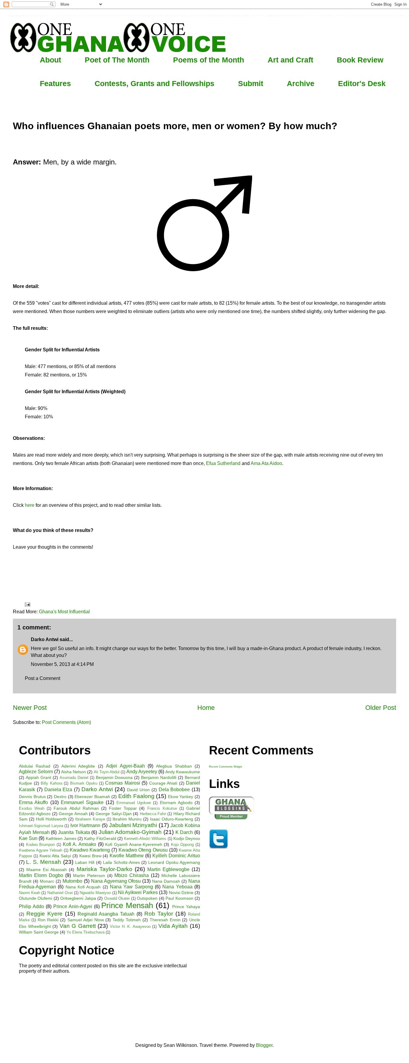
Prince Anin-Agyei (72, 906)
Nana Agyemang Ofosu (116, 881)
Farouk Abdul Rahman (76, 808)
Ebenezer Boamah (92, 796)
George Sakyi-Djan (113, 813)
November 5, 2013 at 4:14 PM (62, 664)
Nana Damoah (166, 881)
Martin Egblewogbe (168, 869)
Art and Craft (290, 60)
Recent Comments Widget (225, 766)
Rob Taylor (158, 914)
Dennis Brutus (32, 796)
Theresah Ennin (165, 919)
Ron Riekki (48, 919)
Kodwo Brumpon (40, 844)
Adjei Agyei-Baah (125, 765)
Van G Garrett (78, 926)
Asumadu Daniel (74, 777)
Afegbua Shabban (174, 766)
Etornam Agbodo (176, 802)
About (50, 60)
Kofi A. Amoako (79, 844)
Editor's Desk (362, 83)
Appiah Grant (38, 777)
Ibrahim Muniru (127, 819)
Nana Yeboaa (177, 886)
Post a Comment (42, 678)
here (29, 505)
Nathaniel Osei (60, 892)
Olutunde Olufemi (35, 898)
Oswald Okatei (117, 898)
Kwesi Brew (90, 855)
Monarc (47, 881)
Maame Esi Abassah (46, 869)
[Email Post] (26, 604)
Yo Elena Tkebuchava (85, 932)
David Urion (138, 789)
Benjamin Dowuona (114, 777)
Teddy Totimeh (127, 919)
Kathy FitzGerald (100, 838)
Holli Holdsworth (51, 819)
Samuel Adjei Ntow (85, 919)
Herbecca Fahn (153, 814)
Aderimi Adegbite (78, 766)
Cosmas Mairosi (122, 783)
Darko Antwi (44, 639)
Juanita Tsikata (74, 832)
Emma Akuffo (33, 802)
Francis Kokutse (162, 808)
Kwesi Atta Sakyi (55, 855)
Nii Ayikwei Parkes (138, 892)
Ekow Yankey (180, 796)
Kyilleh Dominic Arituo (176, 855)
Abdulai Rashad (34, 766)
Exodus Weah (31, 808)
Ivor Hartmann (85, 825)
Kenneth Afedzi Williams (145, 838)
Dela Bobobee (174, 789)
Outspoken (147, 898)
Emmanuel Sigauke (82, 802)
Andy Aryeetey (141, 771)
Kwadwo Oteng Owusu (143, 849)
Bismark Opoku (84, 783)
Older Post (380, 707)
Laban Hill (84, 862)
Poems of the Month (208, 60)
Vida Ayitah (173, 926)
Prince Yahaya (186, 906)
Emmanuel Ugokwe (133, 802)
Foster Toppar (123, 808)
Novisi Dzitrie (181, 892)
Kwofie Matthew (127, 855)
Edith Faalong (136, 796)
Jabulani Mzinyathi (133, 825)
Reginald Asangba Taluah (106, 913)
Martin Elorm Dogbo (41, 875)
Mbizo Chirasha (131, 875)
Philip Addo (31, 906)
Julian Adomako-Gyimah (130, 832)
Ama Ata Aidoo (266, 463)
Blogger (264, 1045)
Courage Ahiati (163, 783)
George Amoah (73, 813)
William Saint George (39, 932)
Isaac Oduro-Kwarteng (171, 819)
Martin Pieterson (89, 875)
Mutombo (72, 881)
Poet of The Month (117, 60)
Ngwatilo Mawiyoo (95, 892)
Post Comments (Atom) (66, 722)
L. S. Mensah (43, 862)
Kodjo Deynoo (186, 838)
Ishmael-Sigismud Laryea (41, 825)
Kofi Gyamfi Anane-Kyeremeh (133, 844)
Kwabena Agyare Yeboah (40, 850)
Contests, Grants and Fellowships (154, 83)
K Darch (184, 832)
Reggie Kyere (44, 914)
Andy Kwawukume (182, 771)
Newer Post (30, 707)
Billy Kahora (51, 783)
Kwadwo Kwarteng (90, 849)
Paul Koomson (179, 898)
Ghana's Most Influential (64, 611)
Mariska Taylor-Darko (104, 869)
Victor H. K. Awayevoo (130, 926)
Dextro (60, 796)
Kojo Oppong (182, 844)
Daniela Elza (58, 789)
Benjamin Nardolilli (158, 777)
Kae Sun (28, 838)
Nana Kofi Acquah (83, 886)
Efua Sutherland (223, 463)
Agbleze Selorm (36, 771)
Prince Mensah (127, 905)
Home (206, 707)
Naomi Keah (29, 892)
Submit (250, 83)
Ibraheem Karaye (90, 819)
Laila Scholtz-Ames (121, 862)
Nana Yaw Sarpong (131, 886)
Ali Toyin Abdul (106, 772)
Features (55, 83)
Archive (300, 83)
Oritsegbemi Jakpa (78, 898)
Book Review (360, 60)
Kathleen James (61, 838)
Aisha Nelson (73, 771)
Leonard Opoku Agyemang (174, 862)
